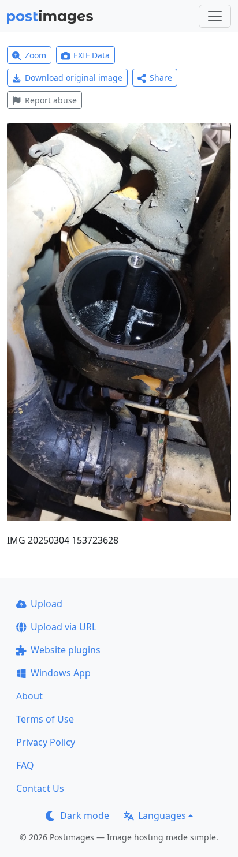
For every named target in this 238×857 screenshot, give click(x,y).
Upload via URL (63, 626)
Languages (162, 815)
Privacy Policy (45, 742)
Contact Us (40, 788)
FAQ (25, 765)
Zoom (35, 55)
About (29, 696)
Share (161, 77)
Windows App (61, 673)
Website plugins (66, 649)
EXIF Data (91, 55)
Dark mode (84, 815)
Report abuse (51, 100)
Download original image (73, 77)
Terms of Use (45, 719)
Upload (46, 603)
